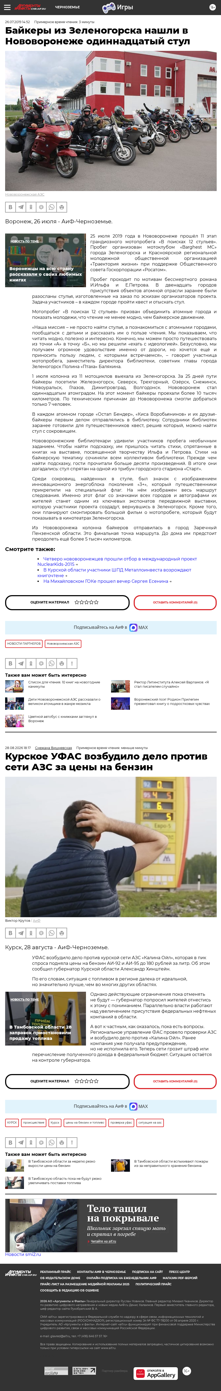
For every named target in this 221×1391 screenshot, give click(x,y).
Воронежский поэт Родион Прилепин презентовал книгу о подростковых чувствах (172, 701)
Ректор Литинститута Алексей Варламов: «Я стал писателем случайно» (171, 684)
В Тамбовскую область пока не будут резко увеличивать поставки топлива (65, 1181)
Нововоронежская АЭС (24, 194)
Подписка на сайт (147, 1272)
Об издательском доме (60, 1278)
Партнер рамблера (114, 1370)
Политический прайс (153, 1284)
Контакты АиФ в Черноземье (101, 1272)
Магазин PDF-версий (180, 1278)
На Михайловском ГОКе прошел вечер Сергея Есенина (105, 581)
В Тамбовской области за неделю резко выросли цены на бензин (61, 1163)
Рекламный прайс (55, 1272)
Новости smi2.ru (23, 1254)
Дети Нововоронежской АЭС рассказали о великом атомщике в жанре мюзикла (64, 701)
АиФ (36, 921)
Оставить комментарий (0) (175, 602)
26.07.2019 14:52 (17, 22)
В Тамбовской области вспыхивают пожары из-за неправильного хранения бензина (171, 1163)
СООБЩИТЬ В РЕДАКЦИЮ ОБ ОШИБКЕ (69, 1290)
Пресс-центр (179, 1272)
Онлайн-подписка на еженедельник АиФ (122, 1278)
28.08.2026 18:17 (18, 748)
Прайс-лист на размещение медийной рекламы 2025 (84, 1284)
